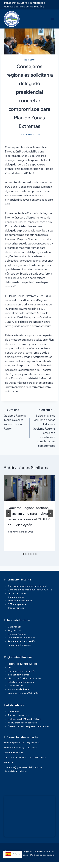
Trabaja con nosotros (18, 715)
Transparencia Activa (15, 2)
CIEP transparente (17, 604)
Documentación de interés (21, 671)
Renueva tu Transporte (19, 645)
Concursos (13, 711)
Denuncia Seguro (17, 634)
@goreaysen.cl (22, 767)
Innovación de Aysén (18, 689)
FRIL (10, 667)
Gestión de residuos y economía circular (28, 726)
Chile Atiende (15, 626)
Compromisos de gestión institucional (27, 586)
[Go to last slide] (8, 513)
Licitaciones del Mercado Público (24, 719)
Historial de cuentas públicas (22, 663)
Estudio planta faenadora (21, 682)
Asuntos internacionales (20, 600)
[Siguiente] (50, 513)
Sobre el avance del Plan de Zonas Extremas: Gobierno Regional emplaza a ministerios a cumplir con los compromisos (44, 428)
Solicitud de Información (28, 6)
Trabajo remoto (16, 608)
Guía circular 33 (15, 685)
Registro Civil (14, 630)
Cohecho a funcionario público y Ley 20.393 (30, 589)
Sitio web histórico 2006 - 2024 (23, 693)
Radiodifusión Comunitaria (21, 637)
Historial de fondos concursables (24, 678)
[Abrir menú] (52, 18)
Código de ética (16, 597)
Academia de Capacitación (21, 641)
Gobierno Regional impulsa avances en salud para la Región (15, 419)
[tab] (23, 554)
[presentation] (29, 488)
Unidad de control (17, 593)
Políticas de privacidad (42, 854)
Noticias (29, 60)
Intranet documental (18, 674)
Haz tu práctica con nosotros (22, 722)
